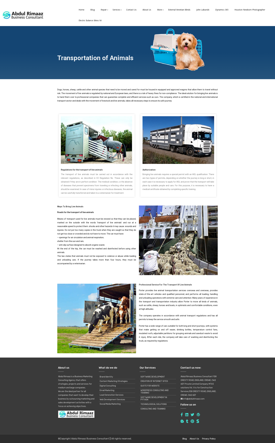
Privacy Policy (209, 438)
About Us (194, 438)
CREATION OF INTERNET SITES (154, 381)
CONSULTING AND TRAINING (153, 409)
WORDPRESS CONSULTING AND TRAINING (155, 391)
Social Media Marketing (110, 404)
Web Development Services (112, 399)
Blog (184, 438)
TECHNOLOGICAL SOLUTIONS (154, 404)
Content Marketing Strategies (114, 381)
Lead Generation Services (111, 395)
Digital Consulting (108, 386)
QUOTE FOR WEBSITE (150, 386)
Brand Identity (106, 377)
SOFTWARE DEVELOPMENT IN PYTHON (154, 398)
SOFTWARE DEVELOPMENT (153, 377)
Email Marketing (107, 390)
